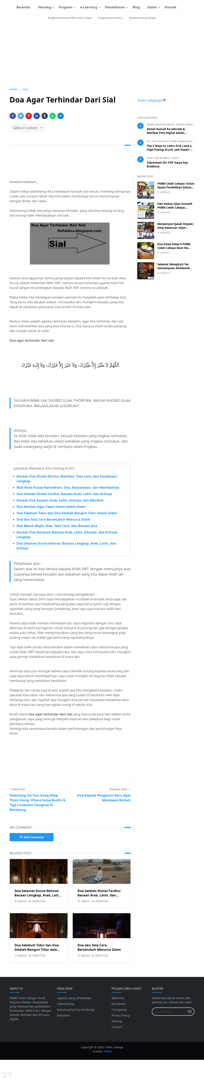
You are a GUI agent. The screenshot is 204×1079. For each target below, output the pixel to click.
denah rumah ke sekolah (161, 124)
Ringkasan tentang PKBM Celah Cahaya (70, 18)
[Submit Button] (189, 1011)
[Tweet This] (21, 116)
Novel (150, 158)
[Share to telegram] (60, 116)
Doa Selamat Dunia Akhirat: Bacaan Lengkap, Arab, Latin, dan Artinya (38, 895)
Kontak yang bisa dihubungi (76, 1009)
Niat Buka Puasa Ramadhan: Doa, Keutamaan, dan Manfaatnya (68, 487)
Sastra (175, 158)
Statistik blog (65, 1004)
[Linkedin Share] (36, 116)
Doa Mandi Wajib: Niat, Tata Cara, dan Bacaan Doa (57, 526)
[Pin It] (29, 116)
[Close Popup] (5, 1076)
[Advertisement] (102, 49)
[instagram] (185, 7)
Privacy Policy (120, 1015)
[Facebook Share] (13, 116)
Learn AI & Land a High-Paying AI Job (171, 141)
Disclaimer (119, 1004)
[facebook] (181, 7)
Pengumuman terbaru (110, 18)
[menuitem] (23, 7)
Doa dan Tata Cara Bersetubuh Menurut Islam (53, 519)
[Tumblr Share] (44, 116)
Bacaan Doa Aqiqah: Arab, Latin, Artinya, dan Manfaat (60, 500)
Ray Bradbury (163, 158)
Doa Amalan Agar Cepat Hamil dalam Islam (51, 506)
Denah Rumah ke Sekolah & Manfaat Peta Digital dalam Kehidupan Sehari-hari (166, 132)
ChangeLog (119, 1009)
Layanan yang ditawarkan (74, 998)
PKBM (108, 1051)
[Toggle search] (193, 7)
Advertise (118, 998)
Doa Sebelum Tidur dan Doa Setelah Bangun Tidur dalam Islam (67, 513)
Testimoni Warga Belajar (142, 18)
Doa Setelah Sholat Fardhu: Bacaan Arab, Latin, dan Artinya (64, 494)
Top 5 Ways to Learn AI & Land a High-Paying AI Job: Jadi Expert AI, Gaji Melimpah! (170, 149)
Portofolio (63, 1015)
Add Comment (34, 837)
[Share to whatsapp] (52, 116)
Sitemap (117, 1021)
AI (148, 141)
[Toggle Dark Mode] (190, 7)
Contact (117, 1027)
